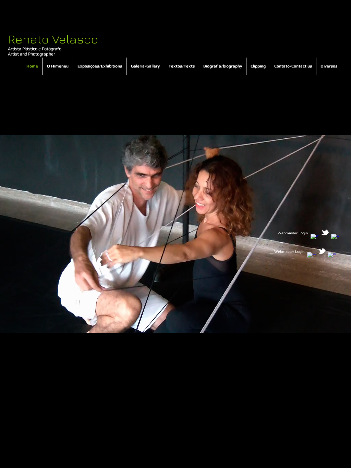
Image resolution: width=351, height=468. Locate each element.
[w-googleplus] (335, 238)
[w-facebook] (315, 238)
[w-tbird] (325, 232)
